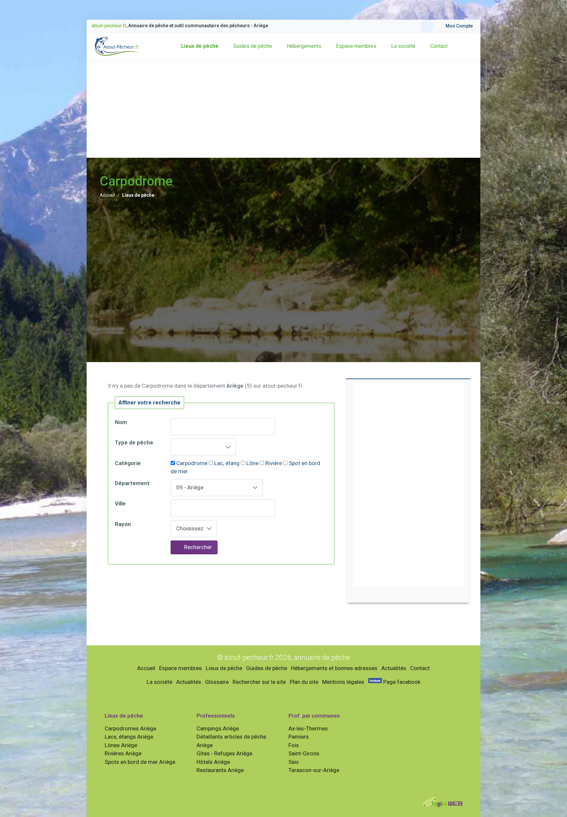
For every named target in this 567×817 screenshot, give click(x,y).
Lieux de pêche (200, 46)
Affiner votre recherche (149, 402)
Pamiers (298, 736)
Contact (439, 46)
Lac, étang (227, 463)
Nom (121, 422)
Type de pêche (134, 442)
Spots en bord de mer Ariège (140, 762)
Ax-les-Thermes (308, 728)
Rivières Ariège (123, 753)
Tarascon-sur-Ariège (313, 770)
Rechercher (197, 547)
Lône (252, 463)
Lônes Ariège (121, 745)
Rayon (123, 524)
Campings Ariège (218, 728)
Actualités (393, 668)
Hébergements (304, 46)
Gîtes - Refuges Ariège (224, 753)
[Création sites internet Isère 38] (442, 801)
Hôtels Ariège (213, 762)
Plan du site (304, 682)
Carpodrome (191, 463)
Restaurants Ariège (220, 770)
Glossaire (217, 682)
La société (403, 46)
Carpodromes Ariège (130, 728)
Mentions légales (343, 682)
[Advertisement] (283, 108)
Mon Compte (459, 26)
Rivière (273, 463)
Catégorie (128, 463)
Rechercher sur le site (259, 682)
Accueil (107, 195)
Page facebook (401, 682)
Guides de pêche (252, 46)
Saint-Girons (303, 753)
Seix (293, 762)
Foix (293, 745)
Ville (120, 503)
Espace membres (356, 46)
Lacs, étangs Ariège (129, 736)
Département (132, 483)
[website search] (427, 26)
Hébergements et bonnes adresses (334, 668)
